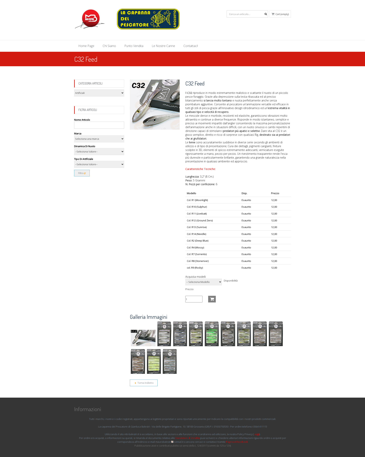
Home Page (86, 46)
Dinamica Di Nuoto (84, 146)
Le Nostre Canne (163, 46)
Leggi (256, 434)
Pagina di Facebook (237, 441)
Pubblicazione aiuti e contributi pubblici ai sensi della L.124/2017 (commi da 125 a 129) (182, 445)
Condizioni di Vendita (187, 438)
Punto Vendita (133, 46)
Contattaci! (190, 46)
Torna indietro (145, 382)
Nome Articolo (82, 119)
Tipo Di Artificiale (83, 159)
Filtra (81, 173)
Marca (77, 133)
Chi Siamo (109, 46)
